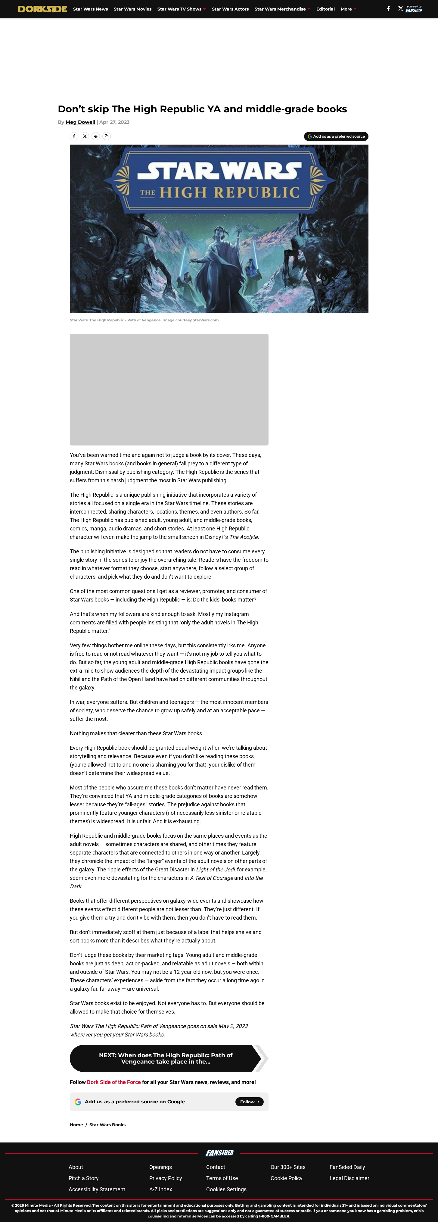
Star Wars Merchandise (280, 9)
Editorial (325, 9)
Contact (215, 1167)
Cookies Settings (226, 1189)
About (76, 1167)
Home (76, 1124)
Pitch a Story (84, 1178)
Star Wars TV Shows (179, 9)
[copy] (106, 136)
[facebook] (388, 8)
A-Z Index (160, 1189)
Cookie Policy (287, 1178)
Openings (160, 1167)
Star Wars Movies (132, 9)
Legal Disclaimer (349, 1178)
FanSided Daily (347, 1167)
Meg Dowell (80, 122)
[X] (400, 8)
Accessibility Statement (97, 1189)
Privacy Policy (165, 1178)
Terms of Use (222, 1178)
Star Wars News (90, 9)
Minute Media (38, 1205)
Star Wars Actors (230, 9)
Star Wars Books (107, 1124)
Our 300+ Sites (288, 1167)
